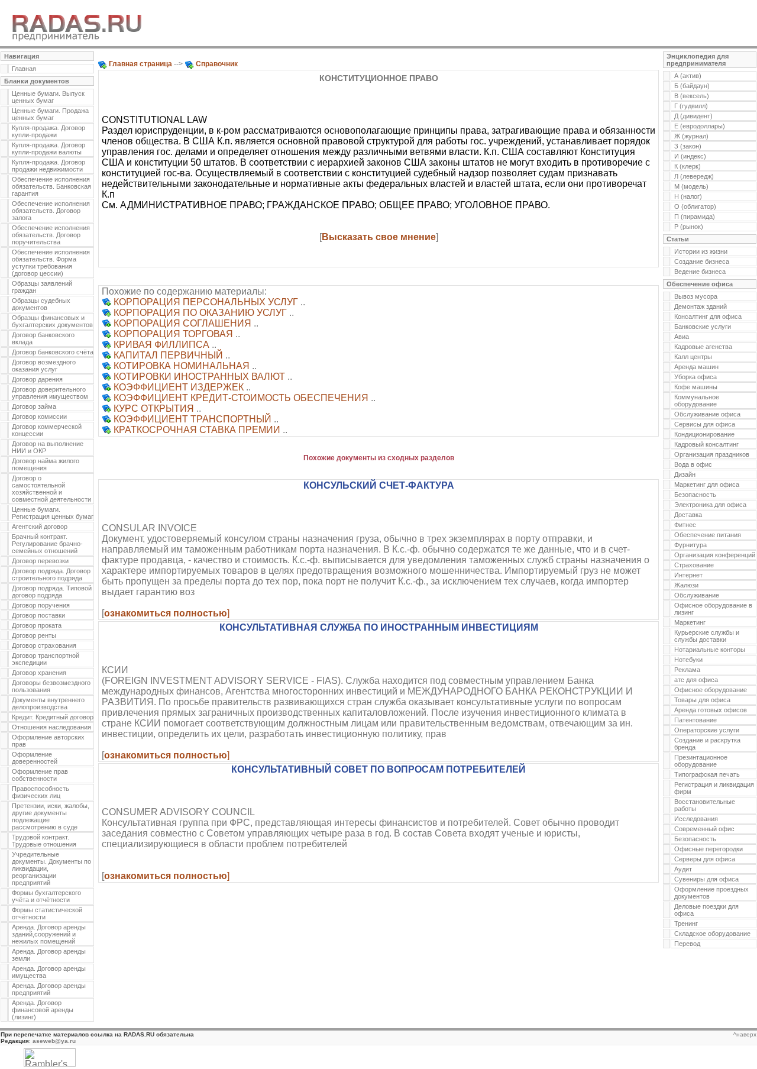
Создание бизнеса (701, 261)
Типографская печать (707, 774)
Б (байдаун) (692, 85)
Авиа (681, 336)
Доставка (688, 514)
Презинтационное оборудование (700, 761)
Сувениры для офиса (706, 879)
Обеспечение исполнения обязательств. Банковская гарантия (51, 186)
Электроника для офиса (710, 504)
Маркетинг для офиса (706, 484)
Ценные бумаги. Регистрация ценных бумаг (52, 513)
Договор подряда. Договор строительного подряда (51, 574)
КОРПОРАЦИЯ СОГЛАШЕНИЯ (182, 323)
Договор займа (34, 406)
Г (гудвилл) (691, 105)
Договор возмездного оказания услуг (44, 366)
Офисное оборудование (710, 689)
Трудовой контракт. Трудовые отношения (44, 841)
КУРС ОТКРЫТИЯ (154, 408)
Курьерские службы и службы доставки (706, 636)
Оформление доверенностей (34, 758)
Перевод (687, 943)
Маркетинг (690, 622)
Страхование (694, 565)
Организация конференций (714, 554)
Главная (24, 68)
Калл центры (693, 356)
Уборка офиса (695, 376)
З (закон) (687, 146)
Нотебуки (688, 659)
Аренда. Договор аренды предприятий (49, 989)
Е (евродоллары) (699, 126)
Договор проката (37, 625)
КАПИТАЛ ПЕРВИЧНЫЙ (168, 355)
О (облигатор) (695, 206)
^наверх (744, 1034)
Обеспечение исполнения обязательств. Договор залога (51, 210)
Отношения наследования (51, 727)
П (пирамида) (694, 216)
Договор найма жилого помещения (45, 464)
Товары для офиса (702, 699)
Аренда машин (696, 366)
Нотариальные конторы (709, 649)
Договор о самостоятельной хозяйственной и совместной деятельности (51, 488)
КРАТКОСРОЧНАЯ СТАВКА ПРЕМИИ (197, 430)
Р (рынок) (688, 226)
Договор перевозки (40, 560)
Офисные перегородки (708, 848)
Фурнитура (690, 544)
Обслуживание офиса (707, 414)
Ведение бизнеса (700, 271)
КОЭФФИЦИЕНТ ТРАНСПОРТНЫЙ (192, 419)
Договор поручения (41, 605)
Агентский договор (39, 526)
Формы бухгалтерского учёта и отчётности (46, 896)
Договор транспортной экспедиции (45, 659)
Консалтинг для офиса (708, 316)
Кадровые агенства (703, 346)
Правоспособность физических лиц (40, 792)
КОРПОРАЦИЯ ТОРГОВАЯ (173, 334)
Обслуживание (696, 595)
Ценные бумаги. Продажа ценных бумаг (50, 114)
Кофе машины (695, 386)
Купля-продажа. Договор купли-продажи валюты (48, 148)
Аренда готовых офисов (710, 709)
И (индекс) (690, 156)
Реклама (687, 669)
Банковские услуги (702, 326)
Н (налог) (688, 196)
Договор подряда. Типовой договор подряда (52, 591)
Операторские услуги (706, 730)
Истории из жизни (700, 251)
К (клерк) (687, 166)
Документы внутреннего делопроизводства (48, 703)
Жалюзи (686, 585)
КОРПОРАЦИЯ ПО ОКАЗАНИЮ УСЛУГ (200, 313)
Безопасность (695, 494)
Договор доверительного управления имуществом (50, 393)
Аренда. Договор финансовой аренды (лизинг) (42, 1009)
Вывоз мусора (695, 296)
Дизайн (684, 474)
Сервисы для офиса (704, 424)
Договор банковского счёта (52, 352)
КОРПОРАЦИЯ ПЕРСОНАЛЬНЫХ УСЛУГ (206, 302)
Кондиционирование (704, 434)
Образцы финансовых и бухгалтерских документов (52, 321)
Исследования (696, 818)
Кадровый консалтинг (706, 444)
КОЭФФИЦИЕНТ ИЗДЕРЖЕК (179, 387)
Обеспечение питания (707, 534)
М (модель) (691, 186)
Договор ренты (34, 635)
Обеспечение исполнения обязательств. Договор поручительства (51, 235)
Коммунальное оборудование (696, 400)
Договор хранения (39, 672)
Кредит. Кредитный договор (52, 717)
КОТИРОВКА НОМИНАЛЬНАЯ (182, 366)
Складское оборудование (712, 933)
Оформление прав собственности (40, 775)
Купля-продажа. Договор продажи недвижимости (48, 166)
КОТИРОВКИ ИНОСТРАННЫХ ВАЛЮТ (199, 377)
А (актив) (687, 75)
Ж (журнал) (691, 136)
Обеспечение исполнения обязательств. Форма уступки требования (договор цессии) (51, 262)
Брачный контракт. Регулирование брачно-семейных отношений (47, 543)
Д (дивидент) (693, 116)
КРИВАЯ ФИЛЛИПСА (161, 345)
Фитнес (685, 524)
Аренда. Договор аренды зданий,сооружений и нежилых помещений (49, 934)
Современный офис (704, 828)
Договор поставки (38, 615)
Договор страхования (44, 645)
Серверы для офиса (704, 859)
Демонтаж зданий (700, 306)
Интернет (688, 575)
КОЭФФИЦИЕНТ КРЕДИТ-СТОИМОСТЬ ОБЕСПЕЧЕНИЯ (241, 398)
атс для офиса (696, 679)
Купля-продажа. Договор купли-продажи (48, 131)
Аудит (683, 869)
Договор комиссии (39, 416)
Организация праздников (711, 454)
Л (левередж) (694, 176)
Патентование (695, 720)
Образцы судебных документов (41, 304)
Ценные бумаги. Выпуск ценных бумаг (48, 97)
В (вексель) (691, 95)
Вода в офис (693, 464)
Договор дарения (37, 379)
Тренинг (686, 923)
